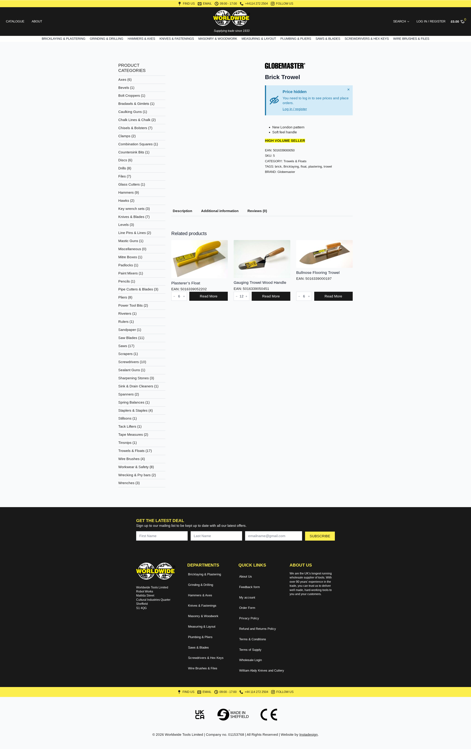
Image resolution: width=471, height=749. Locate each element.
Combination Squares (135, 144)
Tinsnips (125, 443)
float (304, 166)
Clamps (124, 136)
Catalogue (15, 21)
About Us (245, 576)
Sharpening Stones (133, 378)
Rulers (123, 322)
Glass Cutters (129, 184)
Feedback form (249, 587)
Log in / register (295, 109)
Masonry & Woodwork (217, 38)
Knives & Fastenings (177, 38)
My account (247, 597)
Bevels (123, 88)
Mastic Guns (128, 241)
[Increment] (184, 296)
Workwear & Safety (133, 467)
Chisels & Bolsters (132, 128)
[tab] (182, 211)
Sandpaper (127, 330)
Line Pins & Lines (132, 233)
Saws (122, 346)
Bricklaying (291, 166)
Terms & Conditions (252, 639)
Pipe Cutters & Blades (135, 289)
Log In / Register (431, 21)
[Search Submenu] (409, 22)
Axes (122, 79)
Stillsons (125, 418)
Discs (122, 160)
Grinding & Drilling (106, 38)
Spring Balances (131, 402)
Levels (123, 225)
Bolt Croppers (129, 95)
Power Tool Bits (130, 305)
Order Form (247, 608)
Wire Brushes (129, 459)
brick (278, 166)
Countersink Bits (131, 152)
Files (122, 176)
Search (399, 21)
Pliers (122, 297)
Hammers (126, 192)
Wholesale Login (250, 660)
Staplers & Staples (133, 410)
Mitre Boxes (127, 257)
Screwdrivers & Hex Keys (367, 38)
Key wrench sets (131, 209)
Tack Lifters (127, 426)
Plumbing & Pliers (295, 38)
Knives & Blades (131, 217)
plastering (315, 166)
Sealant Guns (129, 370)
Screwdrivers (128, 362)
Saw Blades (127, 338)
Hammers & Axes (141, 38)
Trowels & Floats (131, 451)
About (37, 21)
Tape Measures (130, 434)
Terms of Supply (250, 650)
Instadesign (308, 734)
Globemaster (286, 172)
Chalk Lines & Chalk (134, 120)
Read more (208, 296)
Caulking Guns (130, 112)
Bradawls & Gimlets (133, 104)
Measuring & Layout (259, 38)
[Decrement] (174, 296)
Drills (122, 168)
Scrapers (125, 354)
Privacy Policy (249, 618)
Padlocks (125, 265)
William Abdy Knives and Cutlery (260, 670)
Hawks (123, 201)
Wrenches (126, 483)
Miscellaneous (129, 249)
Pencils (124, 281)
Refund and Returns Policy (257, 629)
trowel (328, 166)
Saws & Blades (328, 38)
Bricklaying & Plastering (63, 38)
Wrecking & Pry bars (134, 475)
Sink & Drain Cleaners (135, 386)
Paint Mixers (128, 273)
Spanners (126, 394)
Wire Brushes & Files (411, 38)
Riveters (124, 313)
